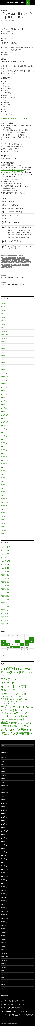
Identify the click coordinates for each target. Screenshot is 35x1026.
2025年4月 (4, 359)
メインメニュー (32, 2)
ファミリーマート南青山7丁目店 (12, 170)
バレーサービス (21, 710)
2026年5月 (4, 314)
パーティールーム (8, 713)
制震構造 (14, 723)
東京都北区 (4, 557)
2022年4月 (4, 485)
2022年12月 (4, 457)
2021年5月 (4, 523)
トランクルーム (26, 707)
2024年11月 (4, 376)
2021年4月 (4, 527)
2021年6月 (4, 520)
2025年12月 (4, 331)
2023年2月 (4, 450)
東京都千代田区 (5, 561)
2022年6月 (4, 478)
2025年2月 (4, 366)
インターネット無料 (13, 686)
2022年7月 (4, 474)
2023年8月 (4, 429)
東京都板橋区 (5, 589)
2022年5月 (4, 481)
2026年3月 (4, 321)
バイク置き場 (9, 710)
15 (27, 644)
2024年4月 (4, 401)
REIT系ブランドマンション (9, 257)
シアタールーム (14, 701)
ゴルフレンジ (5, 701)
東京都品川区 (5, 568)
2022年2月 (4, 492)
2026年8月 (4, 303)
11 (8, 644)
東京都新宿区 (5, 582)
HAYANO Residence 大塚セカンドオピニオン (15, 1011)
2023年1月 (4, 453)
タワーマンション (9, 703)
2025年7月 (4, 348)
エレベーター (16, 260)
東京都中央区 (5, 550)
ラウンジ (5, 719)
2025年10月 (4, 338)
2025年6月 (4, 352)
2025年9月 (4, 341)
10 (3, 644)
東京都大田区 (5, 575)
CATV (16, 255)
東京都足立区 (5, 624)
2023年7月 (4, 432)
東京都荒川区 (5, 613)
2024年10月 (4, 380)
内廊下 (20, 262)
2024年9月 (4, 383)
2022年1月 (4, 495)
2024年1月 (4, 411)
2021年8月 (4, 513)
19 (13, 647)
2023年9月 (4, 425)
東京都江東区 (5, 596)
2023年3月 (4, 446)
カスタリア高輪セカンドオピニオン (12, 276)
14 (22, 644)
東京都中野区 (5, 554)
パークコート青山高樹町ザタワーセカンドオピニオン (17, 1015)
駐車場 (4, 267)
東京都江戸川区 (5, 592)
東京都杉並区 (5, 585)
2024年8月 (4, 387)
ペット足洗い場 (19, 716)
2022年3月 (4, 488)
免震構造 (13, 720)
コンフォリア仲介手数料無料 (12, 2)
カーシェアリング (7, 696)
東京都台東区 (5, 564)
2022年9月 (4, 467)
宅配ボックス (6, 264)
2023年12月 (4, 415)
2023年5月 (4, 439)
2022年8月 (4, 471)
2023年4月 (4, 443)
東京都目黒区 (5, 606)
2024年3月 (4, 404)
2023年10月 (4, 422)
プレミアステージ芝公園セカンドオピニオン (14, 283)
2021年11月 (4, 502)
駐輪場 (10, 267)
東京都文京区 (5, 578)
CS (21, 255)
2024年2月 (4, 408)
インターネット (6, 260)
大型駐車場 (27, 262)
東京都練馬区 (5, 610)
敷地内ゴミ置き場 (16, 264)
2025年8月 (4, 345)
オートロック (25, 260)
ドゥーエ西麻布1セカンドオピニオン (14, 118)
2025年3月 (4, 362)
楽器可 (27, 729)
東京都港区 (4, 10)
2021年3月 (4, 530)
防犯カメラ (25, 264)
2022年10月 (4, 464)
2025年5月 (4, 355)
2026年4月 (4, 317)
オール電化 (23, 694)
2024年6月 (4, 394)
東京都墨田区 (5, 571)
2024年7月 (4, 390)
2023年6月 (4, 436)
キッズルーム (18, 696)
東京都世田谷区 (5, 547)
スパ (22, 701)
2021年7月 (4, 516)
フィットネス (21, 713)
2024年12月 (4, 373)
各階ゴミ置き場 (25, 722)
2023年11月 (4, 418)
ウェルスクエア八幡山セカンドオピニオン (14, 1001)
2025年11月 (4, 335)
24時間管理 (5, 255)
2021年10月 (4, 506)
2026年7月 (4, 307)
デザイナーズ (6, 262)
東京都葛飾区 (5, 617)
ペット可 (14, 262)
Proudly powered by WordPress (9, 1023)
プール (29, 713)
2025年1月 (4, 369)
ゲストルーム (6, 699)
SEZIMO (11, 20)
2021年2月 (4, 534)
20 (17, 647)
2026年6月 (4, 310)
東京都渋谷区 (5, 599)
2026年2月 (4, 324)
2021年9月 (4, 509)
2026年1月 (4, 328)
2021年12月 (4, 499)
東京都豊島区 (5, 620)
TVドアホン (21, 257)
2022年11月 (4, 460)
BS (11, 255)
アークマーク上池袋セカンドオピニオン (13, 1004)
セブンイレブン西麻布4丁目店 (11, 172)
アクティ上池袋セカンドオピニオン (12, 1008)
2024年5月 (4, 397)
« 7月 (2, 655)
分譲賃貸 (6, 722)
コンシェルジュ (19, 698)
